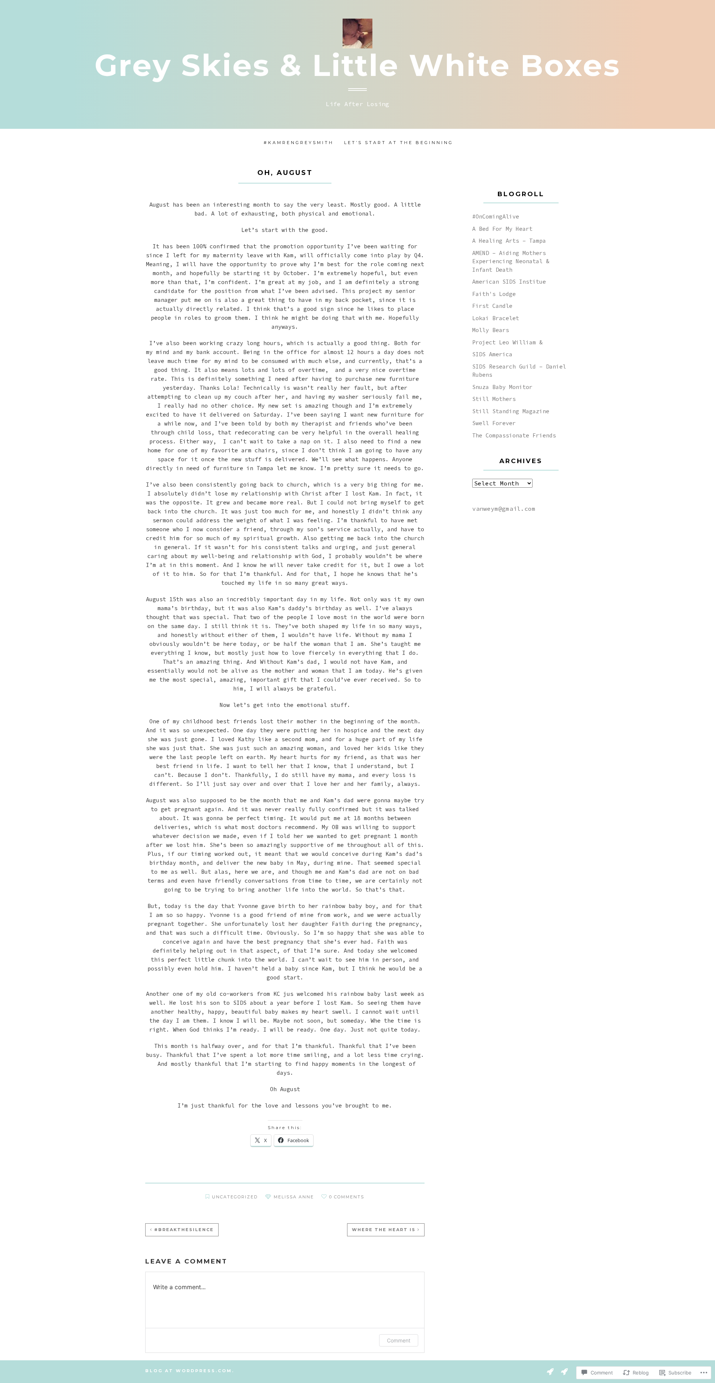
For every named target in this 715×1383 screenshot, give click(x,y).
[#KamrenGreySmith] (550, 1371)
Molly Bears (490, 330)
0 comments (346, 1196)
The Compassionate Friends (514, 435)
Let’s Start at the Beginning (398, 142)
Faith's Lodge (494, 293)
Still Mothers (494, 398)
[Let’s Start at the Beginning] (564, 1371)
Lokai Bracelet (495, 318)
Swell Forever (494, 423)
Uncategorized (235, 1196)
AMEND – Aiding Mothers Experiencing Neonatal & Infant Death (510, 261)
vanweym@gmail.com (504, 508)
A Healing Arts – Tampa (509, 240)
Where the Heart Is (384, 1229)
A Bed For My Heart (502, 228)
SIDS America (492, 354)
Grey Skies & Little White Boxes (357, 65)
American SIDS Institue (509, 281)
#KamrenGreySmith (299, 142)
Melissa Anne (294, 1196)
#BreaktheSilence (184, 1229)
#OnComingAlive (495, 216)
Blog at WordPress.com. (189, 1370)
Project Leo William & (507, 342)
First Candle (492, 305)
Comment (398, 1340)
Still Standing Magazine (510, 411)
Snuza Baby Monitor (502, 387)
